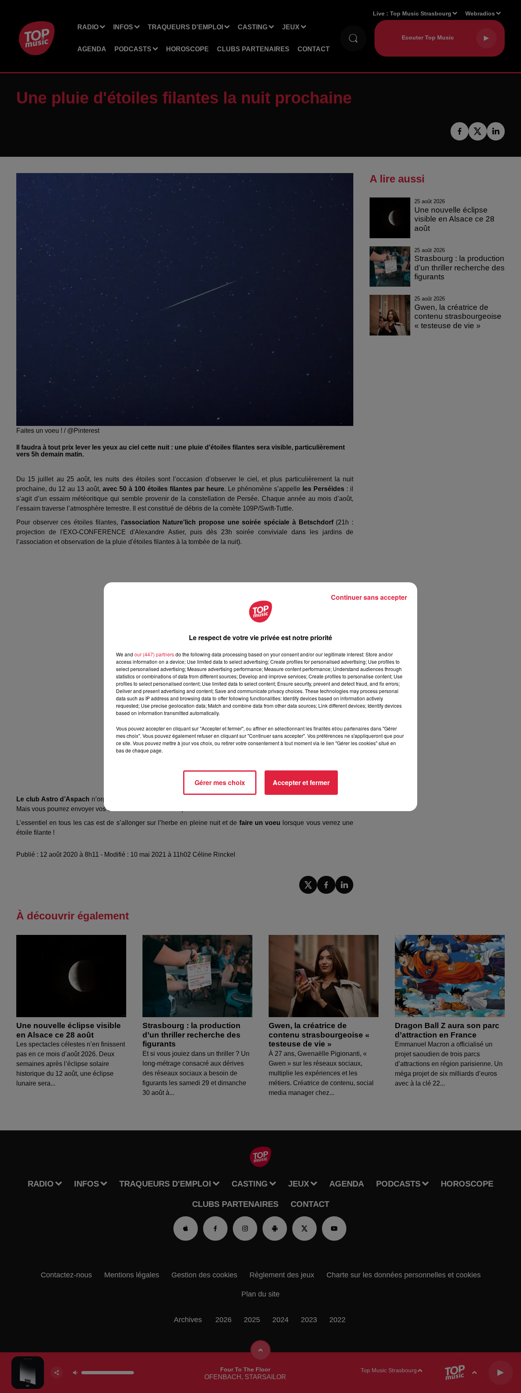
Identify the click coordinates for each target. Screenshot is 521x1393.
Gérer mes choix (220, 782)
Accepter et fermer (301, 782)
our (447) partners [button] (154, 654)
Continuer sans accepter (369, 597)
